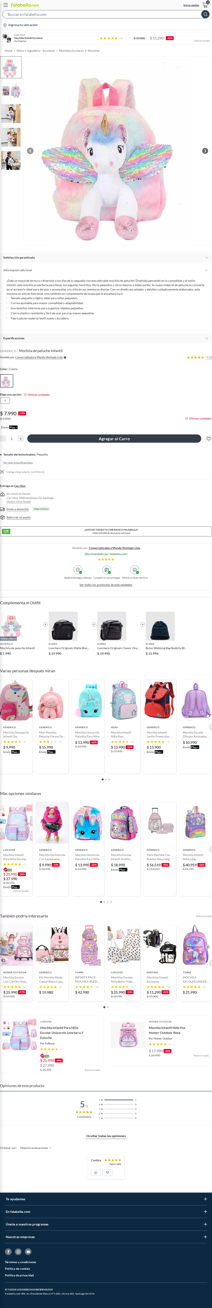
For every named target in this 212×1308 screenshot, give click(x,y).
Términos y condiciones (20, 1262)
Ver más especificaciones (18, 462)
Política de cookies (17, 1268)
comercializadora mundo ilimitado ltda (114, 548)
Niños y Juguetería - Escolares (36, 50)
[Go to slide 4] (111, 902)
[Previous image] (30, 150)
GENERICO (8, 351)
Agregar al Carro (114, 438)
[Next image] (205, 150)
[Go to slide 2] (106, 779)
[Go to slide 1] (103, 779)
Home (8, 50)
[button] (106, 15)
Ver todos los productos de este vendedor (106, 584)
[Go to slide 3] (109, 779)
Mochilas (94, 50)
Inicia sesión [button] (191, 5)
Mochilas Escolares (71, 50)
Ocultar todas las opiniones (106, 1136)
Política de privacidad (19, 1275)
